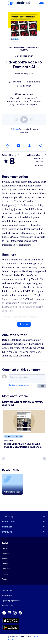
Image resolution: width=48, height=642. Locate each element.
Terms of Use (7, 595)
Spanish (5, 553)
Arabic (4, 579)
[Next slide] (44, 458)
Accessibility (7, 606)
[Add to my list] (29, 145)
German (5, 548)
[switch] (24, 119)
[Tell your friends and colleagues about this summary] (40, 145)
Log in (16, 129)
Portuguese (7, 569)
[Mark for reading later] (18, 145)
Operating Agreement (11, 601)
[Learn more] (18, 155)
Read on (24, 324)
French (5, 574)
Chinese (5, 564)
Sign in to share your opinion (19, 385)
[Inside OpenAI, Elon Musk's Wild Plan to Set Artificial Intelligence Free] (24, 421)
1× (10, 119)
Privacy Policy (7, 590)
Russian (5, 558)
